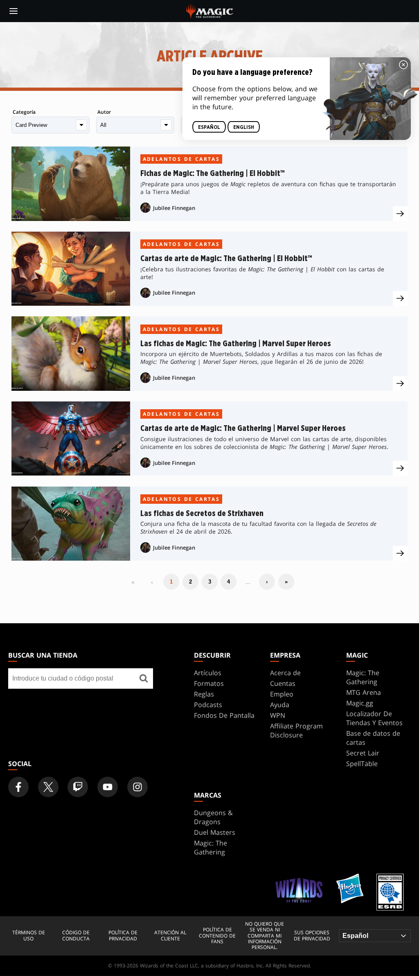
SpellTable (362, 763)
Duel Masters (214, 832)
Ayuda (279, 704)
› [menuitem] (267, 582)
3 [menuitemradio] (209, 582)
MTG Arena (363, 692)
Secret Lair (362, 752)
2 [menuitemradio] (190, 582)
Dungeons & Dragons (213, 817)
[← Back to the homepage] (209, 10)
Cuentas (282, 683)
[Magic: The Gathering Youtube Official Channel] (107, 787)
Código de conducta (76, 936)
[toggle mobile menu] (13, 11)
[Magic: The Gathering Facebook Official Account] (18, 787)
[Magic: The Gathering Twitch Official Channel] (78, 787)
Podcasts (208, 704)
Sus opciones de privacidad (312, 936)
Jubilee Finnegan (174, 208)
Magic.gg (359, 703)
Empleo (281, 694)
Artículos (207, 672)
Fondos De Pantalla (224, 715)
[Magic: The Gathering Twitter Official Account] (48, 787)
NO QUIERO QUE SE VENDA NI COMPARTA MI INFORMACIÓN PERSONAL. (264, 936)
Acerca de (285, 672)
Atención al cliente (170, 936)
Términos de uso (28, 936)
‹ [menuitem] (152, 582)
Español (209, 127)
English (243, 127)
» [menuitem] (286, 582)
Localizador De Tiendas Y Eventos (374, 718)
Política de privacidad (122, 936)
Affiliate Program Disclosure (296, 730)
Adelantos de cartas (181, 159)
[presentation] (400, 213)
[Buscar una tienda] (144, 678)
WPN (277, 715)
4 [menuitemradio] (228, 582)
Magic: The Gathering (362, 677)
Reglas (204, 694)
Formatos (209, 683)
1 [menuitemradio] (171, 582)
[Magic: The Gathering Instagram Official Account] (137, 787)
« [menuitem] (133, 582)
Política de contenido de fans (217, 935)
